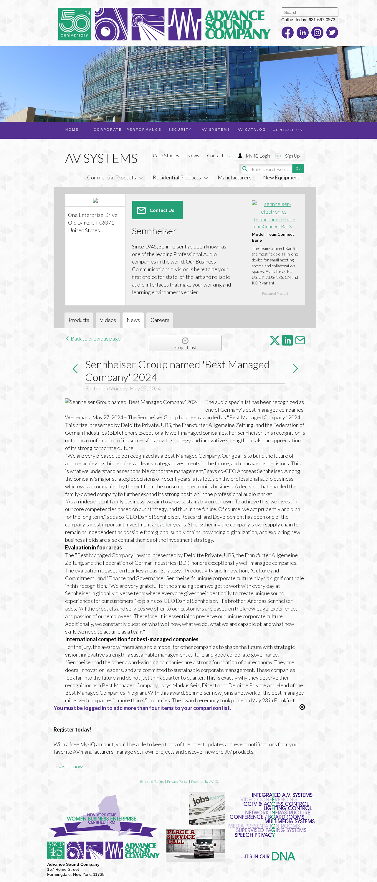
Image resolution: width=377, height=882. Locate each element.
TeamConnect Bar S (272, 226)
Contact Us (218, 155)
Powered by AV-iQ (204, 781)
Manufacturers (235, 177)
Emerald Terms (151, 781)
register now (68, 766)
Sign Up (292, 155)
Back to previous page (95, 338)
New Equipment (281, 177)
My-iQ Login (258, 155)
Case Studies (166, 155)
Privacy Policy (177, 781)
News (193, 155)
